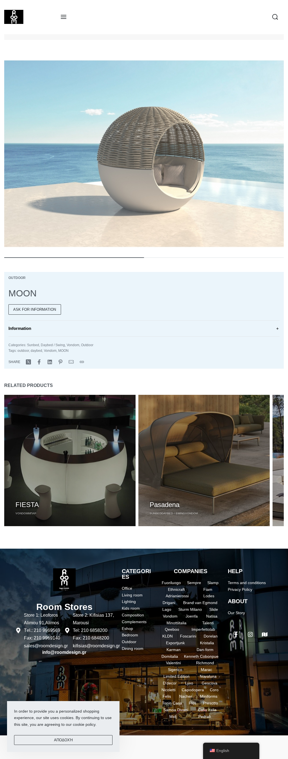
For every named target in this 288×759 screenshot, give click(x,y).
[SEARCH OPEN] (275, 17)
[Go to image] (74, 257)
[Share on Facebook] (39, 361)
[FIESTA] (70, 460)
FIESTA (27, 504)
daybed (36, 351)
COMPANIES (190, 571)
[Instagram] (250, 634)
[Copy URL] (81, 361)
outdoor (23, 351)
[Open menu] (63, 17)
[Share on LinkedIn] (49, 361)
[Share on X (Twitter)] (28, 361)
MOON (63, 351)
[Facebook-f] (236, 634)
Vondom (73, 345)
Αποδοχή (63, 740)
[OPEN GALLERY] (144, 154)
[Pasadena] (204, 460)
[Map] (265, 634)
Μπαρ (32, 513)
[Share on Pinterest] (60, 361)
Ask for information (34, 309)
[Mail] (71, 361)
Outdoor (17, 278)
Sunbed (33, 345)
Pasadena (164, 504)
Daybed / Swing (53, 345)
